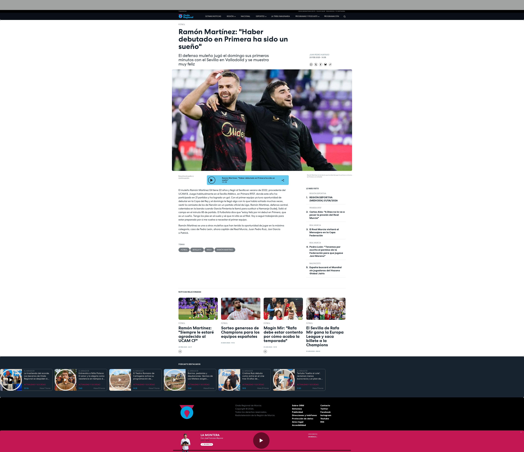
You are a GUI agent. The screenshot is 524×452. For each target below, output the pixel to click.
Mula (209, 250)
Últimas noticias (213, 16)
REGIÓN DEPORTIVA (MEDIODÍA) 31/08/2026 (323, 199)
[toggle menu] (235, 16)
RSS (322, 421)
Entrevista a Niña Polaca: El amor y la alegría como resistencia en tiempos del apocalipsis (92, 376)
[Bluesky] (325, 64)
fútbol (181, 24)
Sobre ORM (298, 405)
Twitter (324, 408)
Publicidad (297, 412)
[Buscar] (344, 16)
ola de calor (320, 11)
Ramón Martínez (225, 250)
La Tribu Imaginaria (280, 16)
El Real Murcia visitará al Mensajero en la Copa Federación (324, 232)
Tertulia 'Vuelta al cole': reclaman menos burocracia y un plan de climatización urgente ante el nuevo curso (309, 376)
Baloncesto (315, 263)
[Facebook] (321, 64)
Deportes (260, 16)
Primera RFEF (315, 208)
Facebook (325, 412)
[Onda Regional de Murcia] (185, 16)
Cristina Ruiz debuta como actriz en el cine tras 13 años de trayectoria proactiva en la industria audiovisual (254, 376)
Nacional (245, 16)
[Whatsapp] (311, 64)
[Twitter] (316, 64)
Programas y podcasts (306, 16)
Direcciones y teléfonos (304, 415)
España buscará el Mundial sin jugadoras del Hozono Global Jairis (325, 270)
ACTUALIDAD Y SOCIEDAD (35, 384)
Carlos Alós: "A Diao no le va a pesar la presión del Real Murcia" (327, 215)
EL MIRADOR (29, 371)
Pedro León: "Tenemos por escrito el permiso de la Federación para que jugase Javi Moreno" (326, 251)
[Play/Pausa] (261, 440)
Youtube (324, 418)
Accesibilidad (299, 425)
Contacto (325, 405)
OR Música (312, 437)
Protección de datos (302, 418)
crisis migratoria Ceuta (306, 11)
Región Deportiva (317, 193)
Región (230, 16)
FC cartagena (340, 11)
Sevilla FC (197, 250)
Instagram (325, 415)
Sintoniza (297, 408)
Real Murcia (330, 11)
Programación (331, 16)
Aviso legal (297, 421)
